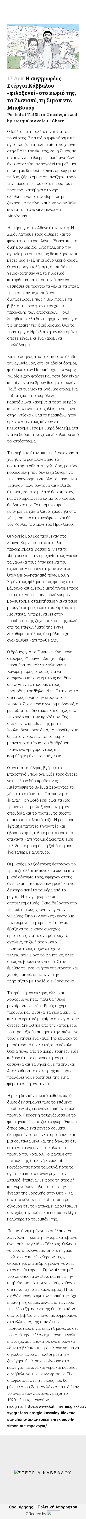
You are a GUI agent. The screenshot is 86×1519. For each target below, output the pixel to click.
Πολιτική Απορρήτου (57, 1507)
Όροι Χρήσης (21, 1507)
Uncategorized (61, 114)
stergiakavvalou (30, 120)
